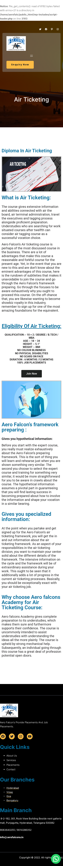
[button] (56, 859)
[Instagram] (57, 29)
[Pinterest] (52, 29)
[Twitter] (40, 29)
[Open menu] (31, 56)
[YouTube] (30, 736)
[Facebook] (46, 29)
